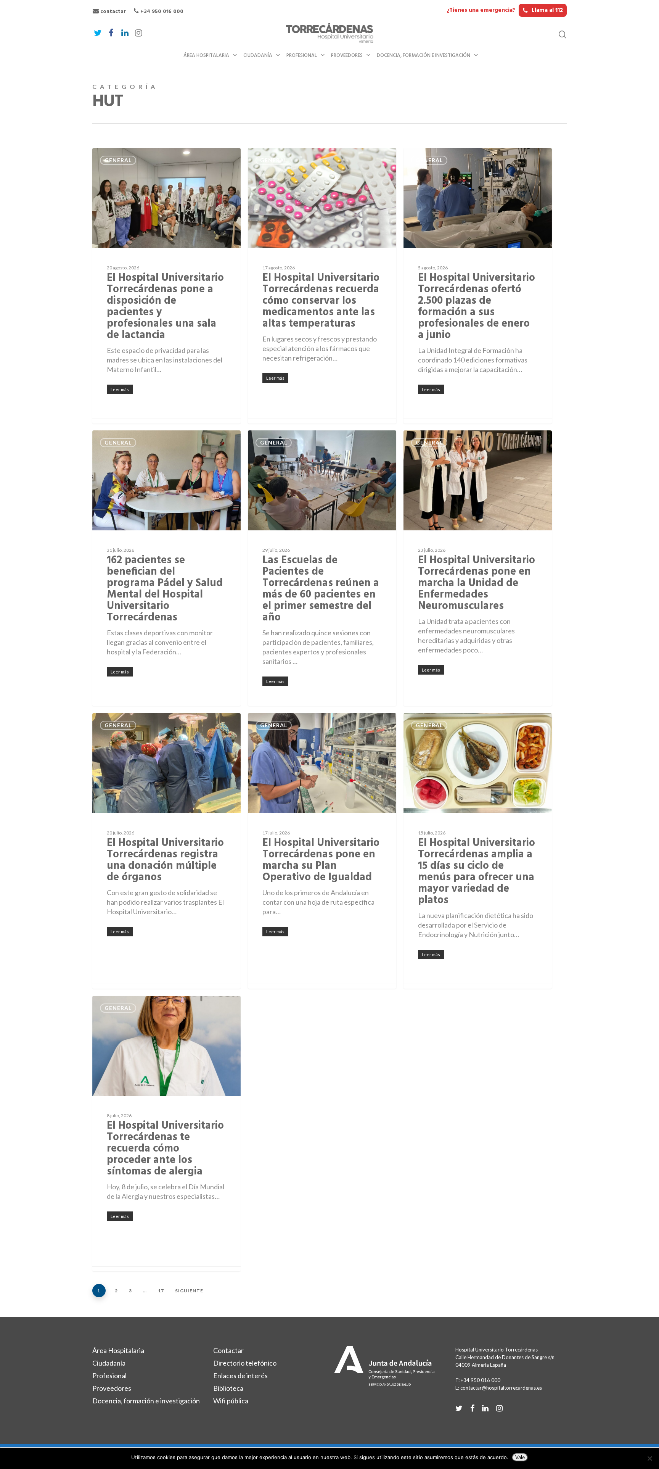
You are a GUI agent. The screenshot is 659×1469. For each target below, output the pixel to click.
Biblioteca (228, 1388)
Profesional (301, 56)
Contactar (228, 1350)
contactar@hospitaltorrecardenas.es (501, 1388)
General (118, 160)
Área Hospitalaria (206, 56)
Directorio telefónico (244, 1363)
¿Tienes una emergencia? (505, 10)
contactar (112, 11)
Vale (520, 1457)
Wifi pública (230, 1401)
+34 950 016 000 (161, 11)
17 (161, 1290)
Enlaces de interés (240, 1375)
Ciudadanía (257, 56)
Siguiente (189, 1290)
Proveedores (347, 56)
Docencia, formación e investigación (423, 56)
